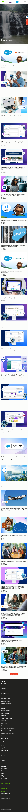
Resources (4, 766)
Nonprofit (3, 741)
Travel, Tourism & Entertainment (9, 731)
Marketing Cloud (5, 753)
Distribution (4, 723)
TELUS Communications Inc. (6, 809)
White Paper (4, 768)
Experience (4, 686)
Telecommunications (6, 718)
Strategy (3, 688)
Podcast (3, 771)
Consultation (4, 691)
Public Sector (4, 738)
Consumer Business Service (8, 736)
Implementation (5, 693)
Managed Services (5, 698)
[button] (24, 2)
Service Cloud (4, 758)
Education (3, 715)
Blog (2, 773)
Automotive (4, 720)
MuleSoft (3, 755)
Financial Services (5, 710)
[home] (10, 2)
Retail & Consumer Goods (7, 733)
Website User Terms (4, 802)
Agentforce (4, 748)
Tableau (3, 760)
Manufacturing (5, 713)
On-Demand (4, 778)
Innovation (4, 696)
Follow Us (26, 22)
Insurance (3, 726)
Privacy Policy (3, 805)
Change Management (6, 703)
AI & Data (3, 683)
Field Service (4, 750)
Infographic (4, 776)
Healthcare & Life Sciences (8, 728)
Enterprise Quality (5, 701)
